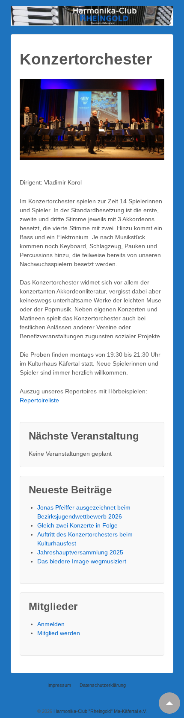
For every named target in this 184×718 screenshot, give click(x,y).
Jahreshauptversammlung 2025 (80, 552)
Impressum (59, 685)
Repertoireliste (39, 400)
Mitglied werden (58, 633)
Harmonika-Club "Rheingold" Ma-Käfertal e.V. (99, 711)
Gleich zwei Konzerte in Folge (77, 525)
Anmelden (51, 624)
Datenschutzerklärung (103, 685)
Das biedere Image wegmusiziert (81, 561)
